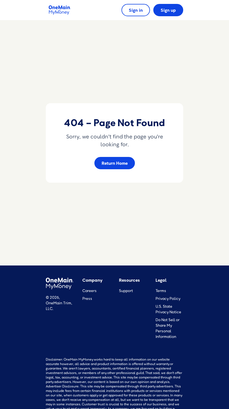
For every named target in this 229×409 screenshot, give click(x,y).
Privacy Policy (168, 298)
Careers (89, 290)
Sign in (136, 10)
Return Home (115, 163)
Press (87, 298)
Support (126, 290)
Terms (161, 290)
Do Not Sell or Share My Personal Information (168, 328)
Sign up (168, 10)
